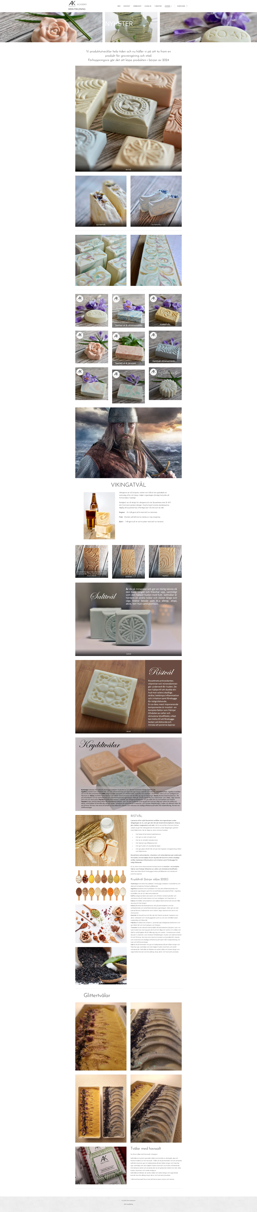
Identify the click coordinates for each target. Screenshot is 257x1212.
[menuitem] (119, 6)
